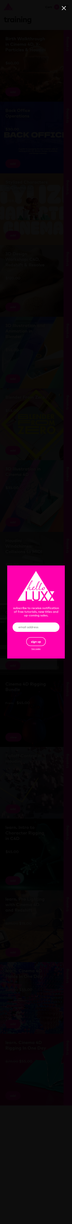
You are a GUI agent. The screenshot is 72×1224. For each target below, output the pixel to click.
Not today (36, 649)
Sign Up (36, 641)
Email (51, 627)
